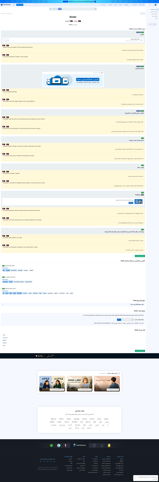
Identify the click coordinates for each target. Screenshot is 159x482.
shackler (20, 270)
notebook (35, 293)
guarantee (50, 293)
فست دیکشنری (43, 467)
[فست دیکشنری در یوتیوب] (44, 461)
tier (4, 270)
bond (7, 293)
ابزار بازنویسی (95, 461)
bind (4, 335)
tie (3, 293)
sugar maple (76, 419)
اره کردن (70, 428)
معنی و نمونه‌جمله (154, 9)
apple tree (88, 422)
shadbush (52, 422)
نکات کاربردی (82, 465)
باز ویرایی (97, 425)
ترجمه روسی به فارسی (106, 474)
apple (94, 422)
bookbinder (14, 270)
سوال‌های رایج (154, 16)
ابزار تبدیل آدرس (95, 470)
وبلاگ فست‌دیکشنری (81, 459)
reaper (10, 281)
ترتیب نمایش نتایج (151, 24)
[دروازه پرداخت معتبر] (109, 445)
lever (67, 293)
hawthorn (69, 419)
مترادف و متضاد (154, 14)
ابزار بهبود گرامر (95, 459)
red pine (99, 419)
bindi (4, 345)
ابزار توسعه (96, 463)
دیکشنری (121, 459)
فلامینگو (89, 428)
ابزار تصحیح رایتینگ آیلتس (93, 472)
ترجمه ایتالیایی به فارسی (106, 468)
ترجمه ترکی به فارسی (106, 470)
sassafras (106, 419)
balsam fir (61, 419)
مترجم (121, 461)
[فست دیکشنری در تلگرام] (47, 461)
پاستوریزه (107, 422)
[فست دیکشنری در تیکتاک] (40, 461)
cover (30, 293)
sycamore (59, 422)
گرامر (84, 461)
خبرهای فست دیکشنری (81, 468)
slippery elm (53, 419)
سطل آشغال (77, 425)
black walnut (74, 422)
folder (40, 293)
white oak (84, 419)
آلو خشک (77, 428)
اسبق (103, 425)
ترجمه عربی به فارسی (106, 472)
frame (44, 293)
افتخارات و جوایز (82, 470)
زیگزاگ (84, 425)
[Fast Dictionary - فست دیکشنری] (5, 4)
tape (11, 293)
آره (107, 425)
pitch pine (92, 419)
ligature (56, 293)
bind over (5, 337)
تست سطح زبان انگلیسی (118, 474)
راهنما (71, 463)
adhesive (19, 293)
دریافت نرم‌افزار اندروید (119, 463)
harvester (5, 281)
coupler (8, 270)
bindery (5, 342)
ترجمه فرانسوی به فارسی (106, 463)
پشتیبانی (70, 459)
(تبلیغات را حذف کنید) (96, 72)
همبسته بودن (62, 425)
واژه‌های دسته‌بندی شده (81, 463)
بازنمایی (90, 425)
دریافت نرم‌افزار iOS (119, 465)
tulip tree (67, 422)
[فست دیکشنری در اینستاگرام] (54, 461)
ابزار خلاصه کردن (95, 465)
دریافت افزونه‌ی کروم (119, 468)
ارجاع (156, 18)
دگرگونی (100, 422)
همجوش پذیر (53, 425)
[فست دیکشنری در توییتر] (51, 461)
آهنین (83, 428)
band (14, 293)
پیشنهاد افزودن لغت (68, 465)
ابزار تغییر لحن (95, 468)
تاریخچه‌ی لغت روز (119, 472)
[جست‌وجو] (50, 9)
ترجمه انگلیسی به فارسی (106, 459)
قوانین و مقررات (69, 470)
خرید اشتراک (121, 470)
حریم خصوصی (69, 468)
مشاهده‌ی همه (102, 373)
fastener (25, 293)
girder (71, 293)
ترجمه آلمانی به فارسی (106, 461)
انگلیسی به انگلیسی (153, 11)
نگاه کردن (70, 425)
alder (81, 422)
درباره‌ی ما (70, 461)
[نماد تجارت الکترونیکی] (102, 445)
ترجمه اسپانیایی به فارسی (105, 465)
